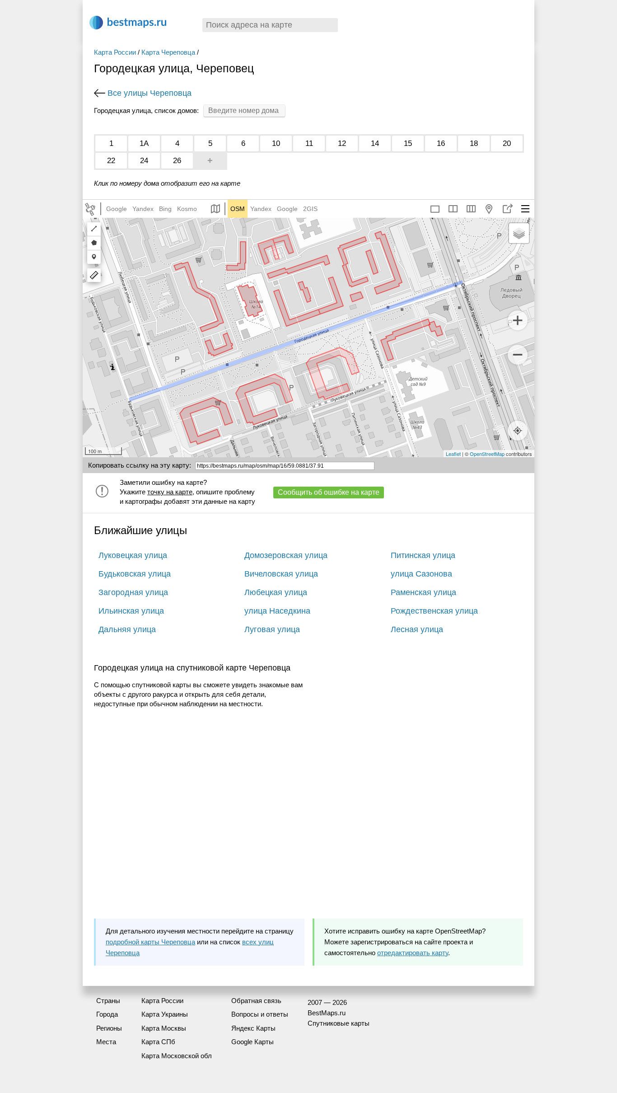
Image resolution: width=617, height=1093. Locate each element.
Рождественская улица (434, 610)
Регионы (109, 1028)
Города (107, 1014)
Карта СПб (158, 1042)
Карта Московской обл (176, 1056)
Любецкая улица (275, 592)
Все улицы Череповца (150, 93)
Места (106, 1042)
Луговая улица (272, 629)
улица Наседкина (277, 610)
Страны (108, 1000)
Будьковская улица (134, 573)
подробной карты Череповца (150, 942)
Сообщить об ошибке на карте (328, 492)
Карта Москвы (163, 1028)
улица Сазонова (421, 573)
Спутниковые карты (338, 1023)
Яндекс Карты (253, 1028)
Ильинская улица (131, 610)
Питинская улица (423, 555)
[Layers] (519, 233)
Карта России (115, 52)
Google (116, 208)
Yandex (143, 208)
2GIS (310, 208)
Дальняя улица (127, 629)
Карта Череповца (168, 52)
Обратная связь (256, 1000)
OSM (237, 208)
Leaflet (453, 453)
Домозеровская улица (285, 555)
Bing (165, 208)
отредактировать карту (412, 953)
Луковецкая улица (132, 555)
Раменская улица (423, 592)
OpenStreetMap (487, 453)
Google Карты (252, 1042)
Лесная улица (417, 629)
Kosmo (187, 208)
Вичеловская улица (281, 573)
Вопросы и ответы (259, 1014)
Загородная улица (133, 592)
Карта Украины (164, 1014)
